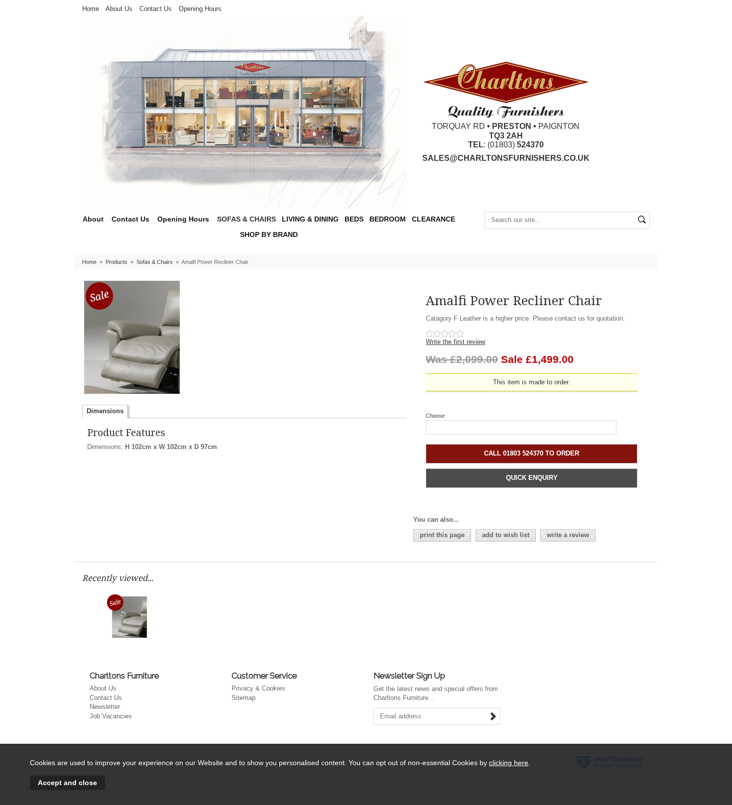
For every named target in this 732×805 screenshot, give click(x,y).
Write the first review (455, 341)
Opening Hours (200, 8)
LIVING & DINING (310, 219)
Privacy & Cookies (258, 688)
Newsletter (105, 706)
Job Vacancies (111, 716)
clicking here (508, 763)
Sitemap (243, 697)
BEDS (354, 219)
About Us (119, 8)
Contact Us (155, 8)
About (93, 219)
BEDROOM (387, 219)
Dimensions (105, 411)
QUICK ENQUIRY (532, 477)
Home (90, 8)
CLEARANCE (433, 219)
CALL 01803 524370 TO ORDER (531, 453)
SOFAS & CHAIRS (246, 219)
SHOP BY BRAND (269, 234)
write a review (568, 535)
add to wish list (505, 535)
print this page (442, 535)
